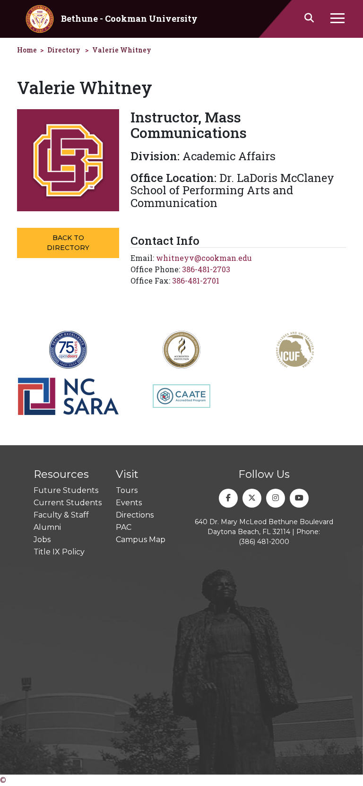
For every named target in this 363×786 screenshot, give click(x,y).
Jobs (42, 539)
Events (129, 502)
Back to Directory (68, 242)
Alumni (47, 527)
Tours (127, 490)
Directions (135, 514)
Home (27, 49)
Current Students (68, 502)
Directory (63, 49)
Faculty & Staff (61, 514)
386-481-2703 (206, 269)
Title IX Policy (59, 551)
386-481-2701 (195, 280)
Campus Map (140, 539)
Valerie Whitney (121, 49)
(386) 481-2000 (264, 541)
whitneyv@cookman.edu (204, 258)
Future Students (66, 490)
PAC (123, 527)
